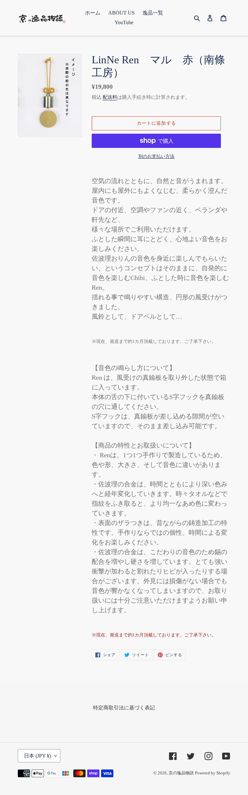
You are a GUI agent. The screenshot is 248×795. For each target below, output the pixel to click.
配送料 (110, 97)
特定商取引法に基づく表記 (124, 707)
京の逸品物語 (181, 772)
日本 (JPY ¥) (37, 756)
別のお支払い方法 (156, 156)
